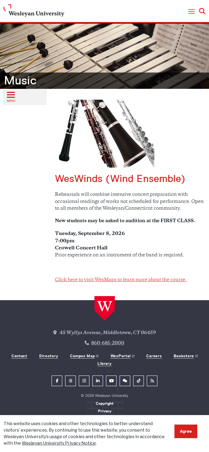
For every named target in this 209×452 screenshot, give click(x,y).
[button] (191, 11)
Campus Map (82, 355)
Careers (154, 355)
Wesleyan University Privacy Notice (59, 443)
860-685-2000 (107, 343)
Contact (19, 355)
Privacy (104, 411)
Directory (48, 355)
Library (104, 363)
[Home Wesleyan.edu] (34, 11)
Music (20, 80)
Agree (186, 431)
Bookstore (184, 355)
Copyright (104, 403)
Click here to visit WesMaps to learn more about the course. (120, 280)
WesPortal (120, 355)
